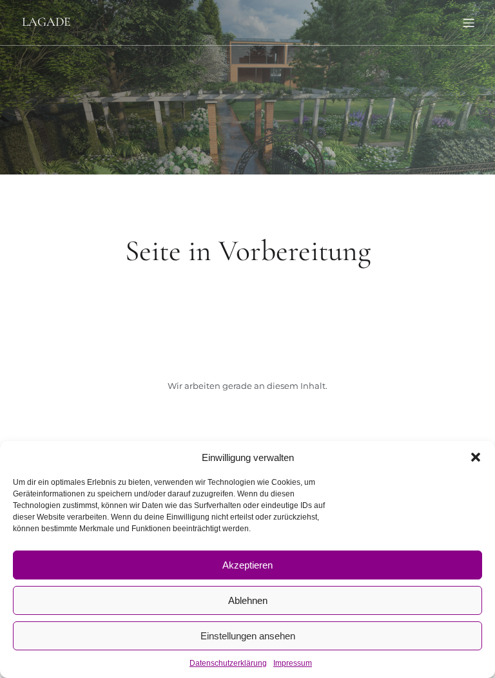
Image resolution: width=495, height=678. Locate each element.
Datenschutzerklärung (228, 663)
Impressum (292, 663)
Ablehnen (247, 600)
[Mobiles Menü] (469, 22)
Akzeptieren (247, 565)
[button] (475, 457)
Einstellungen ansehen (247, 635)
